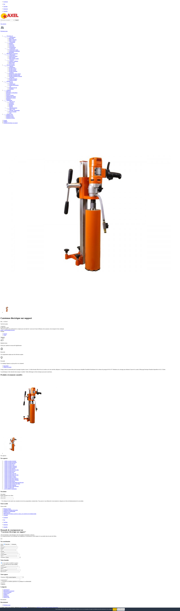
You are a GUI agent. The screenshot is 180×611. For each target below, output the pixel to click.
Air (8, 86)
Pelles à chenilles (13, 39)
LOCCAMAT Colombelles (10, 488)
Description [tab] (6, 365)
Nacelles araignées (13, 78)
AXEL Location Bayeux (9, 463)
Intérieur (9, 66)
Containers (11, 102)
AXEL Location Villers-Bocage (11, 486)
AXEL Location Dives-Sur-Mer (11, 469)
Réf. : (2, 321)
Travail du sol (8, 36)
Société (2, 551)
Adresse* (3, 553)
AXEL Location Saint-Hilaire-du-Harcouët (13, 482)
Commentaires (4, 580)
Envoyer (2, 582)
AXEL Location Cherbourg (10, 466)
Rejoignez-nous (6, 605)
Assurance (3, 557)
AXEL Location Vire (8, 487)
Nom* (2, 545)
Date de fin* (3, 571)
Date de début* (4, 570)
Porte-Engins (12, 62)
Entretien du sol (9, 115)
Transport (10, 60)
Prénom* (3, 547)
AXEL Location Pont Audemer (10, 478)
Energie (9, 82)
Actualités (5, 515)
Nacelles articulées (13, 71)
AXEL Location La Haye (9, 476)
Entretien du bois (10, 116)
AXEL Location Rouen (9, 481)
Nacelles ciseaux (12, 68)
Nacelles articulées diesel (14, 75)
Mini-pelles (11, 38)
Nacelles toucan (12, 70)
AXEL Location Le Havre (9, 477)
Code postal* (3, 554)
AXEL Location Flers (8, 472)
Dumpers (11, 43)
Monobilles (11, 52)
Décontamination (11, 107)
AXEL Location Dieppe (9, 468)
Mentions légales (7, 508)
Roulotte (11, 105)
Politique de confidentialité (9, 511)
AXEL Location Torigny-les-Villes (11, 483)
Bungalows (11, 104)
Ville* (2, 556)
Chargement (10, 42)
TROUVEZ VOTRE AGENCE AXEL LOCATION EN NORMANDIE (19, 513)
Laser (10, 113)
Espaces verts (8, 114)
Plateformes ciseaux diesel (15, 73)
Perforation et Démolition (11, 92)
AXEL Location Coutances (10, 467)
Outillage (7, 90)
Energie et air (8, 81)
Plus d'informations (120, 608)
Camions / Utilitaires (13, 61)
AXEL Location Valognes (9, 485)
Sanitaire (11, 106)
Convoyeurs (11, 46)
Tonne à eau (11, 63)
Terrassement (10, 37)
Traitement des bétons (11, 96)
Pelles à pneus (12, 41)
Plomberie (8, 99)
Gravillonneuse (12, 47)
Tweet (4, 335)
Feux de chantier (12, 111)
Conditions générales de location (10, 510)
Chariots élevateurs (13, 56)
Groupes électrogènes (14, 85)
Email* (2, 548)
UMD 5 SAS (12, 109)
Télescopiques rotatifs (14, 58)
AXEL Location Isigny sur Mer (10, 475)
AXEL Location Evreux (9, 471)
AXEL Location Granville (9, 473)
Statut (2, 544)
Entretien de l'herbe (10, 118)
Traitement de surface (11, 97)
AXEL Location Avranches (10, 462)
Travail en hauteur (9, 65)
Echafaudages (12, 67)
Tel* (2, 550)
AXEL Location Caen (8, 464)
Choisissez (3, 577)
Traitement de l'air (13, 87)
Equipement (7, 100)
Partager (5, 333)
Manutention (10, 54)
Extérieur (10, 72)
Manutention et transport (10, 53)
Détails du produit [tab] (7, 367)
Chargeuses (11, 44)
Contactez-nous (6, 512)
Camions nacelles (13, 80)
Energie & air (6, 593)
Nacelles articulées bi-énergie (15, 76)
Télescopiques (12, 57)
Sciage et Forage (10, 95)
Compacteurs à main (13, 49)
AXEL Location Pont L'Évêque (11, 480)
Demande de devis (8, 330)
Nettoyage (8, 91)
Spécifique (10, 77)
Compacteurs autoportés (14, 51)
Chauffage (11, 89)
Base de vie (10, 101)
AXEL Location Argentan (9, 461)
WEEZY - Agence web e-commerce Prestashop (47, 607)
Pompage (8, 94)
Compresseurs (12, 83)
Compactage (10, 48)
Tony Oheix (24, 607)
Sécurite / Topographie (13, 110)
